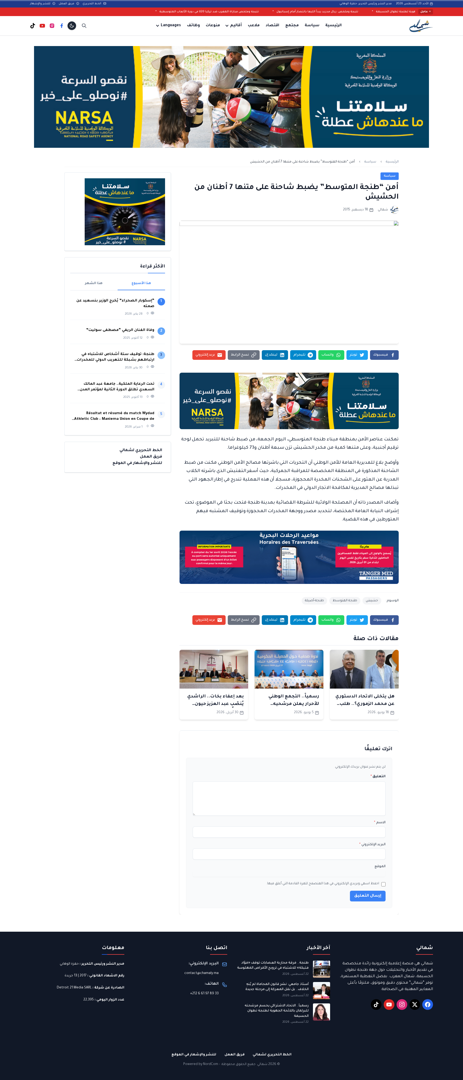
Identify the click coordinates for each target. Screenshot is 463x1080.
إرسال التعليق (367, 896)
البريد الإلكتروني (372, 845)
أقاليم (236, 26)
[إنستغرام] (52, 25)
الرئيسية (333, 26)
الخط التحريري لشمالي (141, 450)
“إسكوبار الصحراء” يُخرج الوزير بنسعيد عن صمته (115, 303)
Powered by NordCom (200, 1064)
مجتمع (292, 26)
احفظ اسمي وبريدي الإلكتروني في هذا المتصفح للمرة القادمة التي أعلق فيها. (322, 884)
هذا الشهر (94, 283)
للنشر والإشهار (40, 3)
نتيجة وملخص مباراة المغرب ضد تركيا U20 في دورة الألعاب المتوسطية (275, 11)
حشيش (372, 601)
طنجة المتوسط (345, 601)
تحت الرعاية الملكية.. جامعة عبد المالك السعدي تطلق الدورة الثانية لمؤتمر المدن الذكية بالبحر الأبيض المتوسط (117, 387)
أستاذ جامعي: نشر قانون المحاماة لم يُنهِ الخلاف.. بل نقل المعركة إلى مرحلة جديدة (277, 987)
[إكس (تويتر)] (414, 1004)
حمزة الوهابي (69, 964)
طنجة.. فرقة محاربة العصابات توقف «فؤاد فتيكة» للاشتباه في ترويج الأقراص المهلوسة (273, 965)
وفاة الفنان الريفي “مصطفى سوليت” (120, 330)
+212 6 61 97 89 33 (204, 994)
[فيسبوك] (61, 25)
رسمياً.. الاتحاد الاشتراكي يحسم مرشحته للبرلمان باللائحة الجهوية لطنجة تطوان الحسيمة (277, 1011)
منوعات (213, 26)
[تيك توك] (32, 25)
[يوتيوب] (42, 25)
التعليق (378, 777)
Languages (171, 26)
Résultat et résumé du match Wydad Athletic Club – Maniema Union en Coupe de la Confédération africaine (114, 416)
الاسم (380, 823)
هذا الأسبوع (141, 283)
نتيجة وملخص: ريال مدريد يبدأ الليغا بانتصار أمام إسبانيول (383, 11)
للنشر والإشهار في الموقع (137, 463)
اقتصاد (272, 26)
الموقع (380, 866)
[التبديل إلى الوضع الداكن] (72, 25)
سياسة (312, 26)
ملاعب (254, 26)
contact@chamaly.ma (201, 973)
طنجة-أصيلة (314, 601)
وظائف (193, 26)
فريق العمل (67, 3)
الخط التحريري (92, 3)
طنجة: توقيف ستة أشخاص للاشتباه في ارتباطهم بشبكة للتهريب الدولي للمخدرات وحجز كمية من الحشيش (115, 357)
